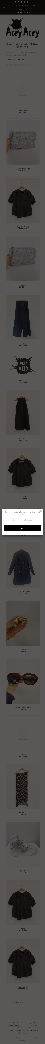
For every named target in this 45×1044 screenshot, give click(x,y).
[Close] (40, 511)
